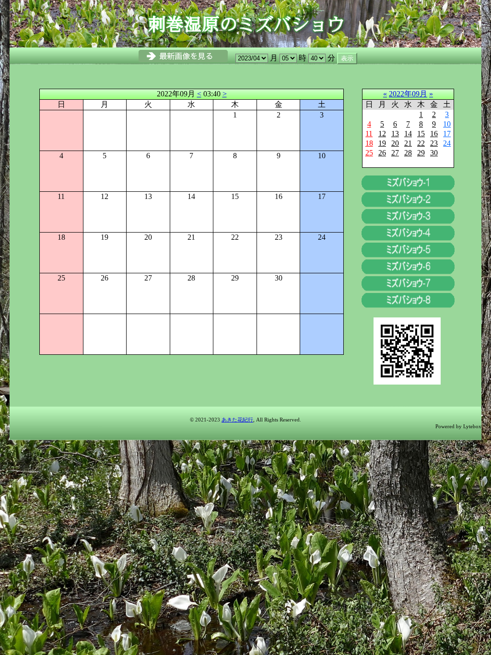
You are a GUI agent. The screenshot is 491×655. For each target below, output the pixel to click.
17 (447, 133)
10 (447, 124)
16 (434, 133)
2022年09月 (408, 94)
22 (421, 143)
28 (408, 153)
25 (369, 153)
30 (434, 153)
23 (434, 143)
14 (408, 133)
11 (369, 133)
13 (395, 133)
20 (395, 143)
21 (408, 143)
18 (369, 143)
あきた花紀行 (237, 419)
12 (382, 133)
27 (395, 153)
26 (382, 153)
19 (382, 143)
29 (421, 153)
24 (447, 143)
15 (421, 133)
